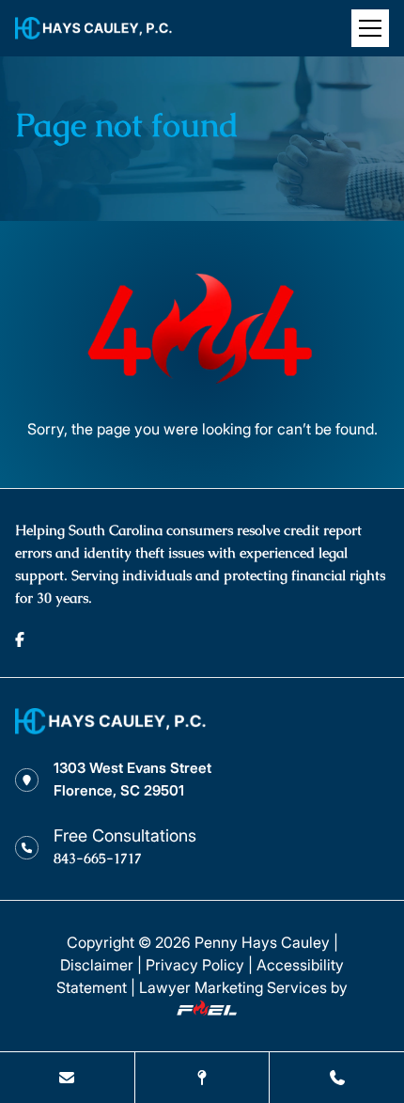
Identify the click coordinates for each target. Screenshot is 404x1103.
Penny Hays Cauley (262, 942)
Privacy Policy (195, 964)
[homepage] (110, 728)
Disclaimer (96, 964)
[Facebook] (19, 639)
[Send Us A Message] (67, 1077)
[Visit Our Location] (202, 1077)
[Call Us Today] (337, 1077)
